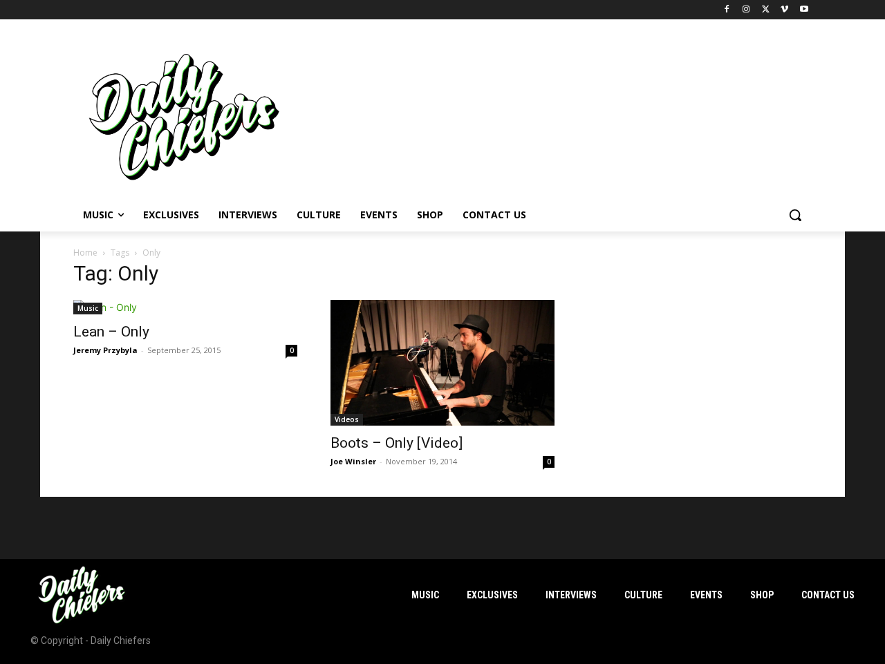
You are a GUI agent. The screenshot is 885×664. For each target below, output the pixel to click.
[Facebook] (727, 10)
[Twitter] (766, 10)
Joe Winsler (353, 461)
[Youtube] (804, 10)
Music (87, 308)
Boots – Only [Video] (396, 443)
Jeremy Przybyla (105, 350)
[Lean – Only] (185, 307)
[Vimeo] (784, 10)
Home (85, 252)
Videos (347, 419)
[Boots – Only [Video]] (442, 363)
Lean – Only (111, 331)
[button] (795, 214)
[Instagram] (746, 10)
